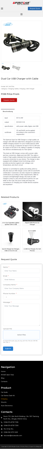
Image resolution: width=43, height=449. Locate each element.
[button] (39, 23)
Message (6, 302)
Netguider (39, 446)
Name (5, 267)
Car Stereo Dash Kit (8, 395)
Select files (21, 335)
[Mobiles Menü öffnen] (2, 8)
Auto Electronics (6, 406)
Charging (22, 88)
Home (3, 371)
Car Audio (4, 392)
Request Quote (35, 8)
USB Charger (30, 88)
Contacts (4, 381)
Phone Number (9, 293)
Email (5, 276)
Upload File (7, 329)
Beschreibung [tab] (8, 111)
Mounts (3, 402)
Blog (2, 378)
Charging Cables (13, 88)
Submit (8, 349)
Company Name (9, 285)
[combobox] (5, 297)
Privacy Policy (24, 446)
